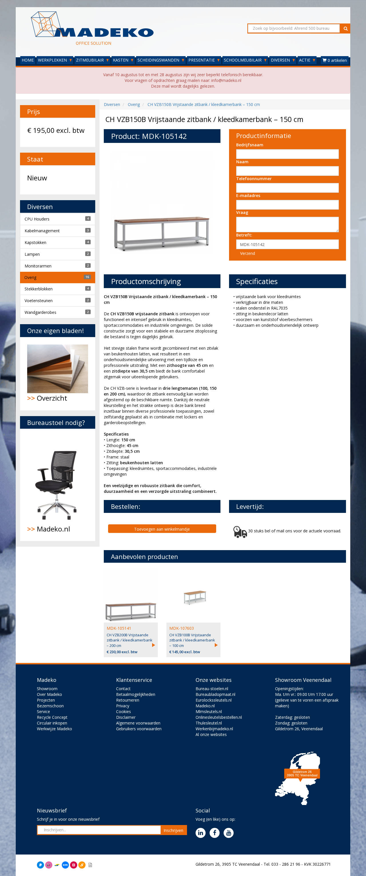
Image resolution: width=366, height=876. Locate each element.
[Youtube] (230, 833)
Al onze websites (211, 734)
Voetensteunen (39, 300)
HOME (28, 60)
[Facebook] (216, 833)
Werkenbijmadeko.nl (214, 728)
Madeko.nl (48, 529)
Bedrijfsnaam (249, 144)
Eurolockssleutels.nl (214, 700)
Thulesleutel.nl (209, 723)
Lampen (32, 254)
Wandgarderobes (40, 312)
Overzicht (47, 398)
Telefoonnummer (254, 178)
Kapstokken (35, 242)
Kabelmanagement (42, 230)
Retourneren (127, 700)
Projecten (46, 700)
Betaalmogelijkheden (135, 694)
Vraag (242, 212)
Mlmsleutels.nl (209, 711)
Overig (30, 277)
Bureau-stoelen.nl (212, 688)
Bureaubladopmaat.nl (215, 694)
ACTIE (305, 60)
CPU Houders (37, 219)
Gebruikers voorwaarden (139, 728)
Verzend (247, 253)
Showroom (47, 688)
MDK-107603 (181, 628)
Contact (123, 688)
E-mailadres (248, 195)
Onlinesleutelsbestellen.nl (219, 717)
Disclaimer (126, 717)
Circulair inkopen (52, 723)
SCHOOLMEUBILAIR (243, 60)
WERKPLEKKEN (53, 60)
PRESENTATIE (202, 60)
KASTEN (121, 60)
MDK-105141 (119, 628)
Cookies (123, 711)
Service (43, 711)
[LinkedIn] (202, 833)
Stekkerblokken (39, 289)
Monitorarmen (38, 266)
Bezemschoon (50, 705)
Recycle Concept (52, 717)
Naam (242, 161)
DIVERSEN (281, 60)
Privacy (122, 705)
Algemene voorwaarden (138, 723)
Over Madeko (49, 694)
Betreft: (244, 235)
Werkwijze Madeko (54, 728)
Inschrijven (173, 830)
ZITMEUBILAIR (90, 60)
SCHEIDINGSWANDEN (159, 60)
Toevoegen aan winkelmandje (162, 529)
